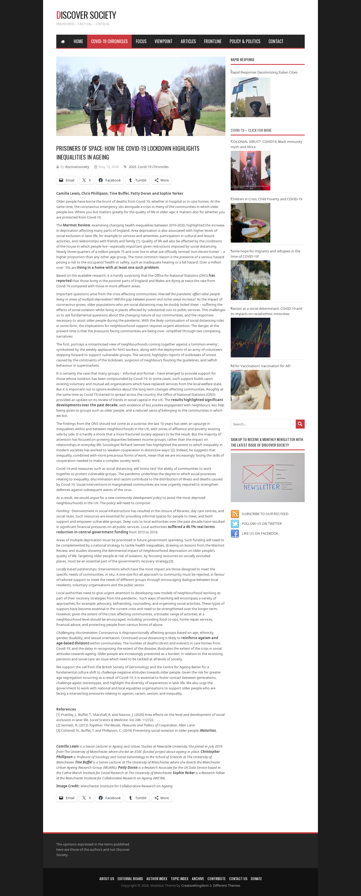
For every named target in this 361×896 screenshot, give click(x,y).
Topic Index (179, 878)
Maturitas (208, 730)
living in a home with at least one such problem (118, 267)
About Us (106, 878)
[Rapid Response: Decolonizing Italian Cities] (250, 97)
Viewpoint (164, 41)
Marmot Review (76, 225)
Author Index (156, 878)
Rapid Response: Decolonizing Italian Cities (264, 72)
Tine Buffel (83, 762)
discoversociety (77, 166)
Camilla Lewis (67, 746)
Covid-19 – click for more (251, 130)
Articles (188, 41)
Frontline (212, 41)
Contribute (216, 878)
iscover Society (86, 14)
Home (78, 41)
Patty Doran (128, 767)
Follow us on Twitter (262, 523)
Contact (276, 41)
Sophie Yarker (184, 772)
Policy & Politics (245, 41)
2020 (132, 166)
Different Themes (226, 885)
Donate (256, 878)
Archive (198, 878)
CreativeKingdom (195, 885)
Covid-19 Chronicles (109, 41)
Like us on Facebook (260, 533)
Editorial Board (130, 878)
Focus (141, 41)
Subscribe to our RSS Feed (265, 513)
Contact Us (238, 878)
